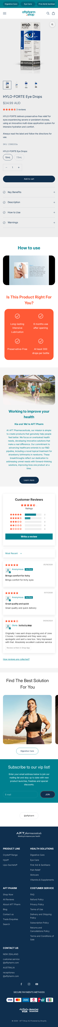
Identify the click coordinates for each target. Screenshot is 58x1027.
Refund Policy (37, 899)
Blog (5, 909)
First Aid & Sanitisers (40, 865)
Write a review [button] (29, 536)
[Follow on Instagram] (29, 984)
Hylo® (6, 860)
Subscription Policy (39, 922)
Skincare (34, 875)
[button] (9, 109)
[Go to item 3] (26, 85)
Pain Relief (35, 870)
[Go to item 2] (16, 85)
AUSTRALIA (9, 967)
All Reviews (8, 899)
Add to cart (29, 179)
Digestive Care (27, 751)
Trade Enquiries (10, 919)
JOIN (47, 794)
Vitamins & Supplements (42, 879)
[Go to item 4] (36, 85)
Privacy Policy (37, 904)
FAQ (32, 894)
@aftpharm (29, 815)
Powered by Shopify (38, 1021)
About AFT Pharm (11, 904)
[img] (11, 565)
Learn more (29, 480)
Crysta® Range (10, 855)
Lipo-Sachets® (10, 865)
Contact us (8, 914)
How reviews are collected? (16, 659)
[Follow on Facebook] (21, 984)
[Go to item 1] (7, 85)
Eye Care (34, 860)
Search (6, 924)
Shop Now (8, 894)
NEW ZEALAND (10, 954)
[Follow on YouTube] (36, 984)
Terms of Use (36, 909)
